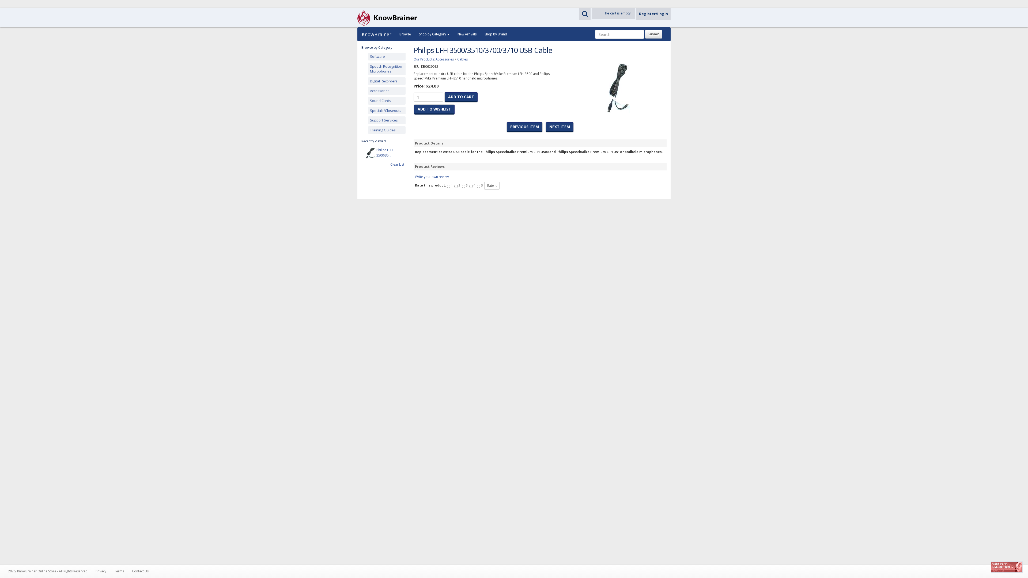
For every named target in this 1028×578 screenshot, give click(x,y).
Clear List (397, 164)
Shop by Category (433, 34)
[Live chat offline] (1007, 567)
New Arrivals (467, 34)
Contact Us (140, 571)
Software (377, 56)
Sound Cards (380, 100)
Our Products (424, 59)
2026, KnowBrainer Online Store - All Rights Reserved (48, 571)
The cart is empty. (617, 13)
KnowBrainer (376, 34)
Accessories (380, 90)
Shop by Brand (496, 34)
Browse (405, 34)
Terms (119, 571)
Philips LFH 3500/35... (384, 153)
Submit (653, 34)
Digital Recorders (384, 81)
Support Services (384, 120)
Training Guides (383, 130)
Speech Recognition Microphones (386, 69)
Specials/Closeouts (385, 110)
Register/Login (653, 13)
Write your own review (432, 176)
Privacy (101, 571)
